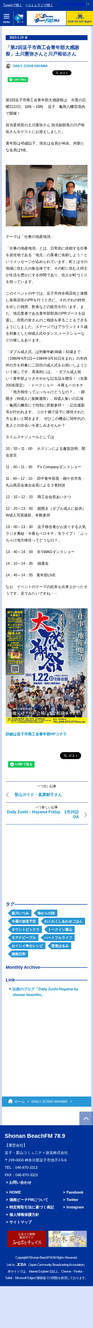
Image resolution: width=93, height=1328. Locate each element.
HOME (15, 1192)
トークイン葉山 (60, 929)
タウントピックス (25, 929)
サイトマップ (20, 1222)
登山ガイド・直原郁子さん (38, 794)
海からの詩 (46, 913)
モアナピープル (24, 938)
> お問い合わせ (18, 1182)
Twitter (72, 1200)
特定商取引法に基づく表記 (31, 1207)
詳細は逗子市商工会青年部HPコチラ (36, 734)
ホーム (19, 1101)
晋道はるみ (60, 946)
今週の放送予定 (24, 921)
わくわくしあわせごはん (63, 921)
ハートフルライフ (58, 938)
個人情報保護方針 (24, 1214)
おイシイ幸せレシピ (27, 946)
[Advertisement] (47, 859)
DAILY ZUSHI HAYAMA (30, 66)
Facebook (74, 1192)
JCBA (21, 1264)
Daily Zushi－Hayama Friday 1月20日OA (43, 814)
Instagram (75, 1207)
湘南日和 (19, 954)
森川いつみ (20, 913)
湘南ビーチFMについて (28, 1200)
